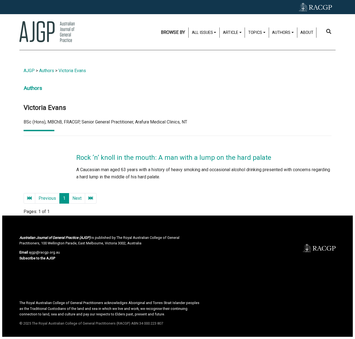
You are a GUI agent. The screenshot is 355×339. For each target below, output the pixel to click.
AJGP (29, 70)
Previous (47, 198)
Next (77, 198)
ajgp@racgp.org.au (44, 252)
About (306, 32)
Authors (46, 70)
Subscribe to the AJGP (37, 258)
